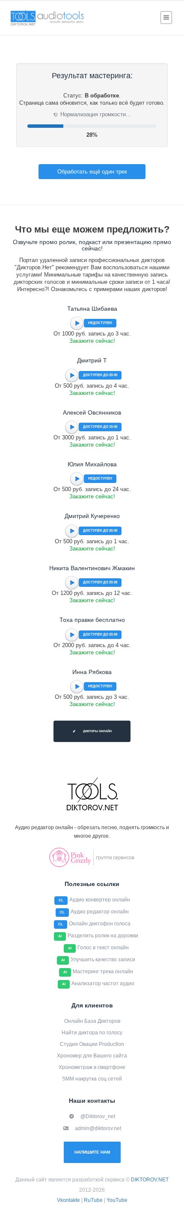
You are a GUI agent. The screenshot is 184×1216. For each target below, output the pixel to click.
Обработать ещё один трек (92, 171)
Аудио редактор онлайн (100, 912)
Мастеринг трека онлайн (103, 972)
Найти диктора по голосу (92, 1033)
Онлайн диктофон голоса (100, 924)
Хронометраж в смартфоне (92, 1067)
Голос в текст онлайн (103, 948)
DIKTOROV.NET (150, 1180)
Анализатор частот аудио (102, 983)
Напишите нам (92, 1152)
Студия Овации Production (92, 1044)
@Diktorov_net (97, 1116)
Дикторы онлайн (97, 731)
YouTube (117, 1200)
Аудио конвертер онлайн (99, 900)
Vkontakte (68, 1200)
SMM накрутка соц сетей (92, 1079)
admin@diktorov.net (98, 1128)
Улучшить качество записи (103, 960)
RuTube (93, 1200)
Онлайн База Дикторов (92, 1021)
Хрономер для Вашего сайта (92, 1056)
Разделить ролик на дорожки (103, 936)
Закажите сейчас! (92, 341)
